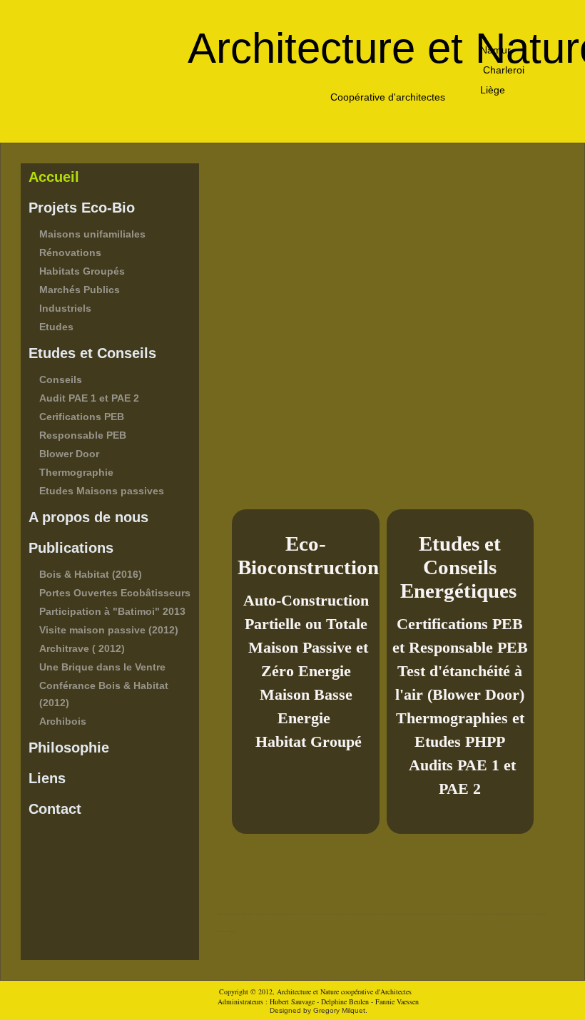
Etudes (56, 326)
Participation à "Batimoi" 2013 (112, 611)
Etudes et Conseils (92, 353)
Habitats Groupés (82, 271)
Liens (47, 778)
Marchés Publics (79, 289)
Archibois (62, 721)
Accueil (54, 177)
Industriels (65, 308)
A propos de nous (88, 517)
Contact (55, 809)
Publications (71, 548)
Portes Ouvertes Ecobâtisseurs (114, 592)
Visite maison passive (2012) (108, 630)
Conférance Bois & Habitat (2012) (103, 694)
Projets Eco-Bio (82, 207)
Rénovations (70, 252)
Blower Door (69, 453)
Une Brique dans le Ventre (102, 667)
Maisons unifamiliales (92, 234)
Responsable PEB (82, 435)
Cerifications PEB (81, 416)
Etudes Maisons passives (101, 490)
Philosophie (69, 747)
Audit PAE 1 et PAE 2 (89, 398)
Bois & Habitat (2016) (90, 574)
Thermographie (76, 472)
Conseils (60, 379)
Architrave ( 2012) (82, 648)
